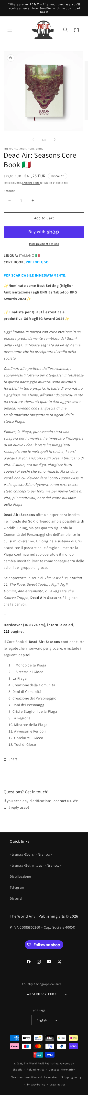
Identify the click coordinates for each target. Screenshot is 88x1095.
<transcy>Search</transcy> (31, 854)
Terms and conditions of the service (34, 1077)
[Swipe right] (54, 139)
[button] (9, 29)
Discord (16, 898)
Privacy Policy (36, 1084)
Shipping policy (71, 1077)
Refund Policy (35, 1069)
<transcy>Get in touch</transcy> (35, 865)
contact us (62, 800)
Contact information (62, 1069)
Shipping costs (31, 182)
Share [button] (13, 759)
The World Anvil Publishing (41, 1063)
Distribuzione (20, 876)
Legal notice (57, 1084)
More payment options (44, 243)
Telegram (17, 887)
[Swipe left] (33, 139)
